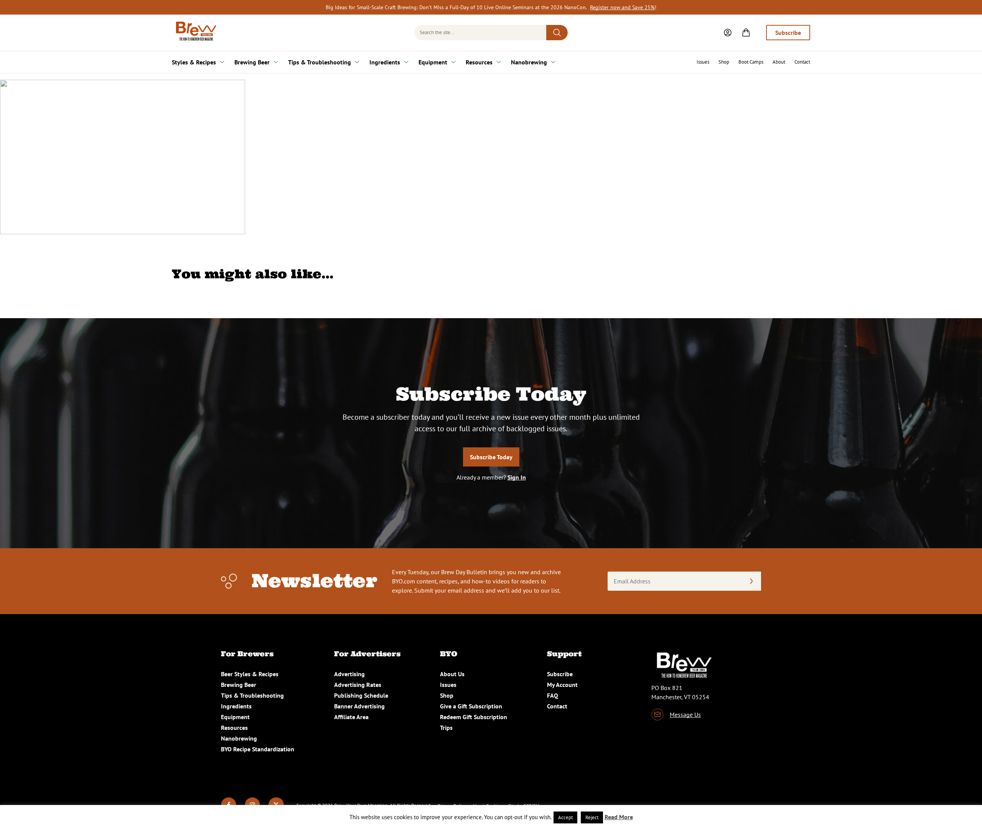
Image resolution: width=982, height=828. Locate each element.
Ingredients (384, 62)
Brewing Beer (252, 62)
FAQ (552, 695)
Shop (723, 62)
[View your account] (727, 32)
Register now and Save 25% (622, 7)
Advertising (349, 674)
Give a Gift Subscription (471, 706)
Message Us (685, 714)
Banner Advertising (359, 706)
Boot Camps (750, 62)
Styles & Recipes (194, 62)
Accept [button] (565, 817)
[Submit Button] (557, 32)
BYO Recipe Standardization (257, 749)
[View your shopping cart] (746, 32)
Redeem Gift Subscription (473, 717)
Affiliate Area (351, 717)
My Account (562, 684)
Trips (446, 727)
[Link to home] (195, 32)
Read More (619, 817)
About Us (452, 674)
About (779, 62)
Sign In (516, 477)
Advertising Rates (357, 684)
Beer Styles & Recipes (249, 674)
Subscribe (788, 32)
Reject (591, 817)
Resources (479, 62)
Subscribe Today (491, 457)
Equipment (433, 62)
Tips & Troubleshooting (319, 62)
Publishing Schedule (361, 695)
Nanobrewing (529, 62)
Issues (703, 62)
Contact (802, 62)
